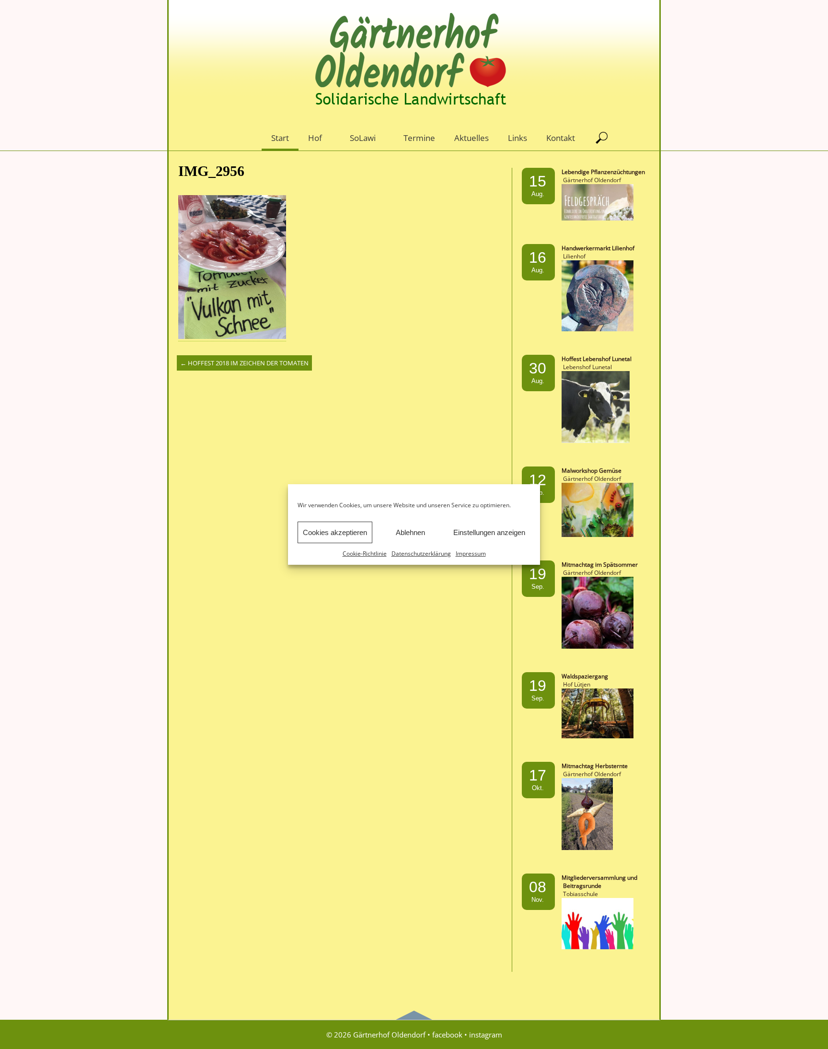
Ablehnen (410, 532)
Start (280, 137)
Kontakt (560, 137)
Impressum (471, 553)
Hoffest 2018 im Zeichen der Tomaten (244, 363)
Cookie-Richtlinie (365, 553)
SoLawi (363, 137)
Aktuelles (471, 137)
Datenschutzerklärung (421, 553)
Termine (419, 137)
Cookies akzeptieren (335, 532)
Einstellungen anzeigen (489, 532)
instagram (485, 1034)
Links (517, 137)
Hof (315, 137)
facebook (447, 1034)
